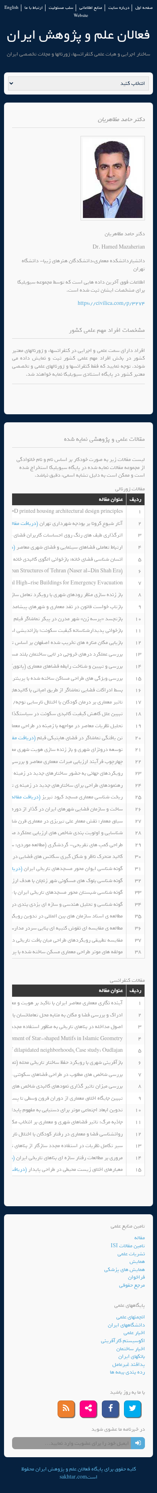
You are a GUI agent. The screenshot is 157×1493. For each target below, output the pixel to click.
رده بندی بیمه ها (127, 1372)
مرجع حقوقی (132, 1285)
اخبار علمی (134, 1332)
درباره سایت (118, 7)
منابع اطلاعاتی (90, 7)
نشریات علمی (131, 1254)
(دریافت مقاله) (23, 523)
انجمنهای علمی (130, 1317)
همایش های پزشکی (124, 1269)
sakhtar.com (73, 1477)
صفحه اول (144, 7)
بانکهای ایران (131, 1356)
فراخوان (136, 1277)
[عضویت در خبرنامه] (138, 1443)
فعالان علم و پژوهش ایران (78, 35)
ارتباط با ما (34, 7)
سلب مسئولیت (61, 7)
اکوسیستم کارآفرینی (123, 1341)
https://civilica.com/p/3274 (111, 303)
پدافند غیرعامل (128, 1364)
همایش (137, 1261)
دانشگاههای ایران (126, 1325)
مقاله (139, 1238)
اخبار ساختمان (130, 1349)
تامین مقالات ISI (128, 1246)
